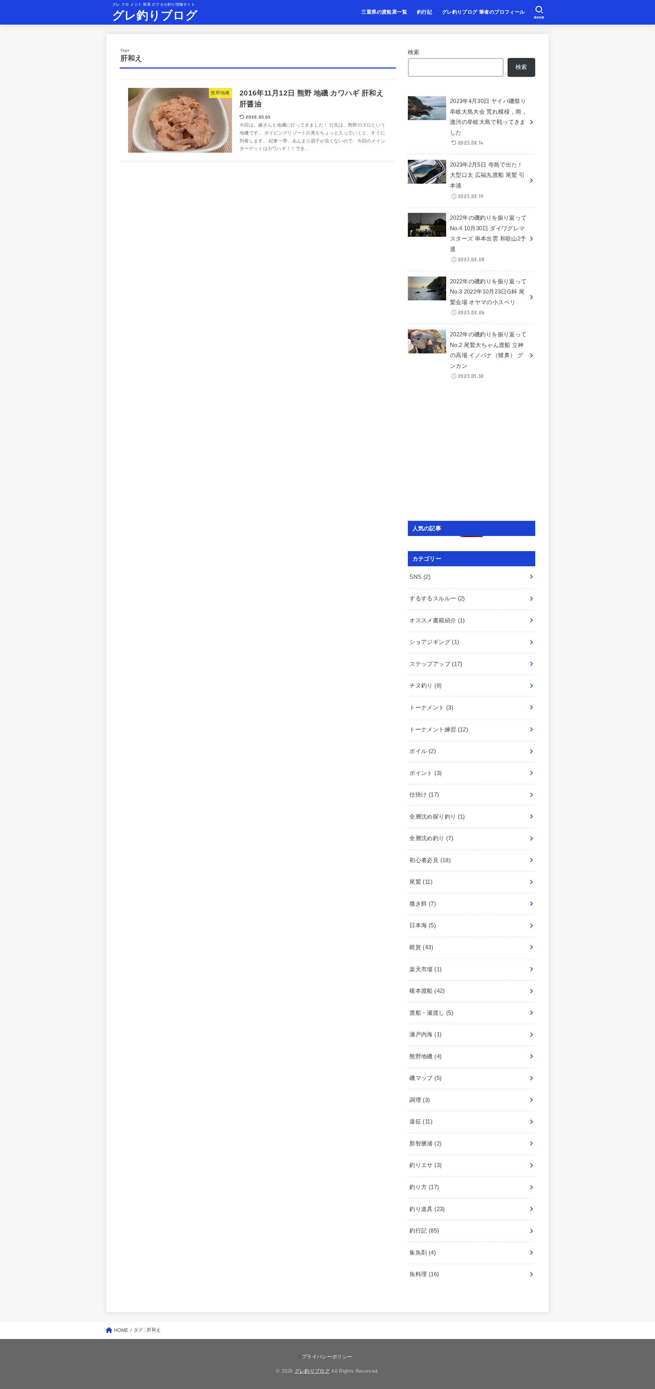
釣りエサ (425, 1165)
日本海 (422, 925)
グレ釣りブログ (154, 15)
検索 (414, 52)
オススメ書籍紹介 (437, 620)
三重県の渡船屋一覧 (384, 12)
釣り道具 (427, 1209)
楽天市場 (425, 969)
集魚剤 (422, 1253)
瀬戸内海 (425, 1034)
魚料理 (424, 1274)
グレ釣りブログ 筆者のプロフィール (483, 12)
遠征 (420, 1122)
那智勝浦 (425, 1144)
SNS (420, 577)
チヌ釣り (425, 686)
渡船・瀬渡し (431, 1013)
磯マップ (425, 1078)
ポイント (425, 773)
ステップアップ (435, 664)
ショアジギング (434, 642)
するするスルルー (437, 598)
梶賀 (421, 947)
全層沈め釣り (431, 838)
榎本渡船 (427, 991)
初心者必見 (430, 860)
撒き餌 (422, 904)
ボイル (422, 751)
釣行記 (424, 12)
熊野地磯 (425, 1056)
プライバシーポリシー (327, 1356)
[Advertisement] (471, 454)
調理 (419, 1100)
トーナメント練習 (438, 730)
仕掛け (424, 795)
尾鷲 (420, 882)
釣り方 (424, 1187)
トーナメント (431, 708)
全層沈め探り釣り (437, 817)
